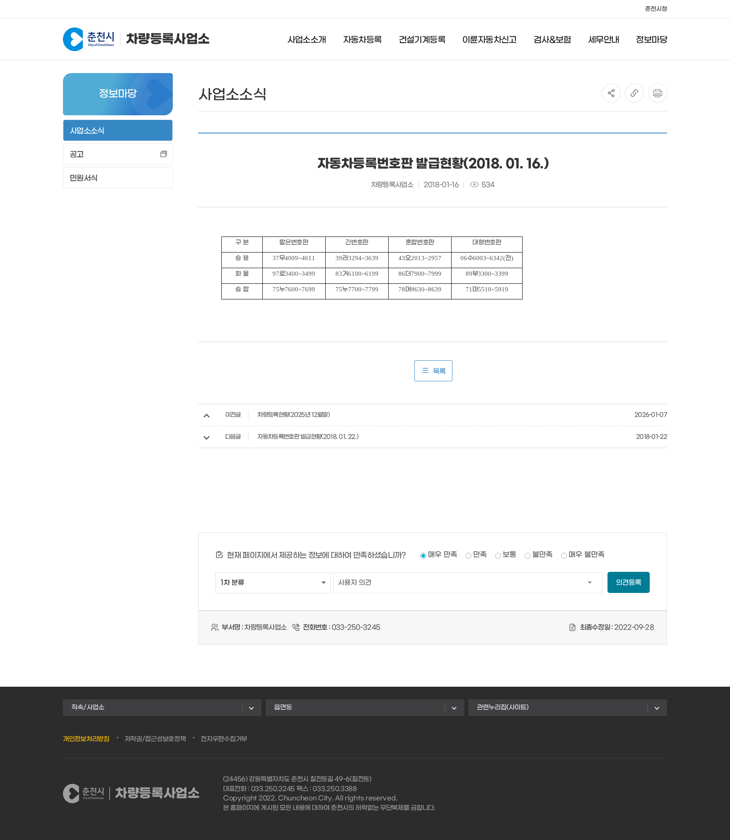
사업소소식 (87, 131)
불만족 (542, 555)
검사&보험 (552, 40)
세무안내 (603, 40)
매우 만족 (442, 555)
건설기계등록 (422, 40)
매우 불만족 (587, 555)
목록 (439, 371)
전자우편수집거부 (224, 739)
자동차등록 (362, 40)
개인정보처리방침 (86, 739)
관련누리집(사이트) (502, 707)
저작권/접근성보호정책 (155, 739)
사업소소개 (306, 40)
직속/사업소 (87, 707)
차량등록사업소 (168, 39)
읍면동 (283, 707)
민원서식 (83, 178)
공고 (77, 154)
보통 (509, 555)
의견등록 (628, 583)
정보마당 (651, 40)
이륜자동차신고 (489, 40)
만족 (480, 555)
